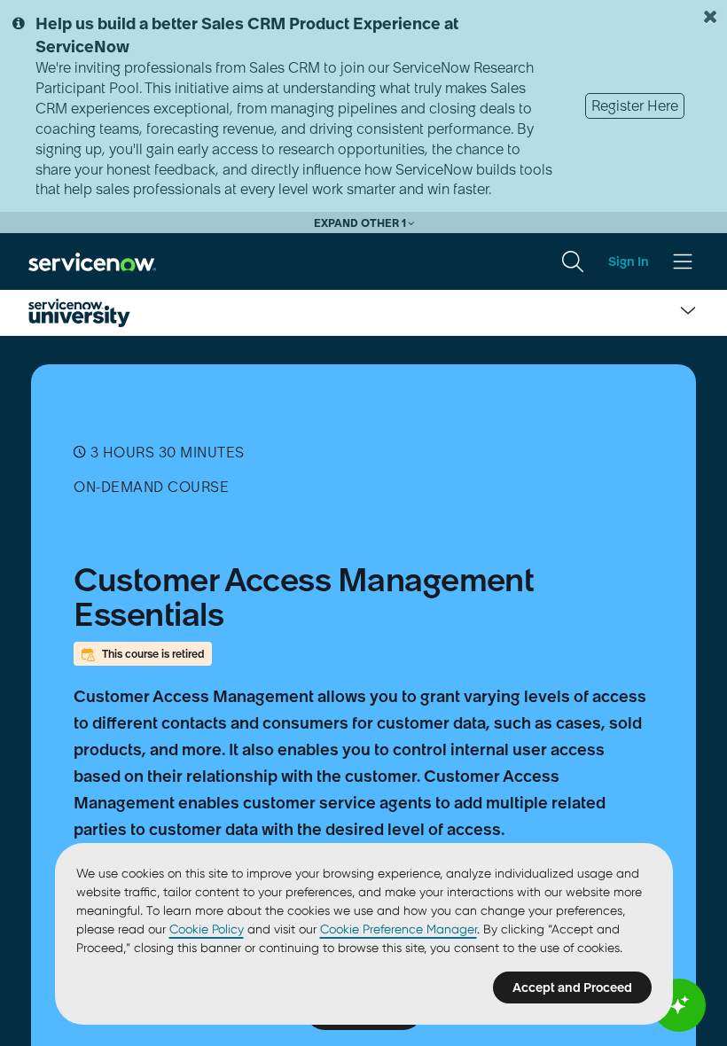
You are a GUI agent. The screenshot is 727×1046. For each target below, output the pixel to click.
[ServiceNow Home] (92, 261)
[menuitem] (572, 261)
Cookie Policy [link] (206, 929)
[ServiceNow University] (79, 313)
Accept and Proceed (572, 987)
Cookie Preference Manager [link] (398, 929)
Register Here (634, 105)
